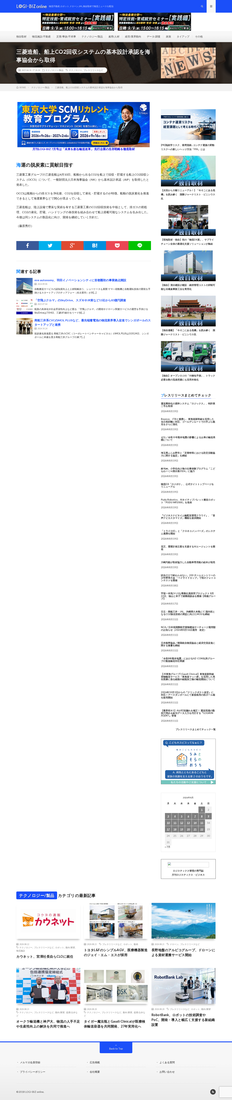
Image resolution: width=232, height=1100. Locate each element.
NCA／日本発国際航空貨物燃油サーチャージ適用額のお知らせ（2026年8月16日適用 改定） (188, 628)
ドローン (174, 944)
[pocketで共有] (117, 245)
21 (195, 829)
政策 (168, 36)
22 (201, 829)
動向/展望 (70, 947)
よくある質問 (167, 1062)
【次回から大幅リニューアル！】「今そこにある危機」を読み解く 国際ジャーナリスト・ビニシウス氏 (188, 194)
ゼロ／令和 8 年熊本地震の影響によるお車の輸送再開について (188, 438)
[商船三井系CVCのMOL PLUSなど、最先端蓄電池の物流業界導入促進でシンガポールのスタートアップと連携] (24, 326)
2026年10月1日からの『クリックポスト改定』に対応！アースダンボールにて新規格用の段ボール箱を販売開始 (188, 695)
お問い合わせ (167, 1071)
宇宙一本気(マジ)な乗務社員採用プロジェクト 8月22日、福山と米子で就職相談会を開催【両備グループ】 (188, 596)
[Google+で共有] (72, 245)
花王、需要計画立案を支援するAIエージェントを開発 (188, 547)
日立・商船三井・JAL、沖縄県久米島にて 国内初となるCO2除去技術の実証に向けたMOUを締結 (188, 613)
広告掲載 (95, 1062)
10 (168, 822)
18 (174, 829)
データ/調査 (153, 36)
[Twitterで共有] (50, 245)
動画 (136, 944)
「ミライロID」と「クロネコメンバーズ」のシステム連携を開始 (188, 532)
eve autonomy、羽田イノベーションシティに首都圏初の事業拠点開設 (80, 280)
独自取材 (21, 36)
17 (168, 829)
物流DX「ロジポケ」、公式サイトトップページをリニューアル (187, 485)
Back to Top (116, 1048)
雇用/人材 (113, 36)
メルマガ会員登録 (30, 1062)
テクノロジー (75, 70)
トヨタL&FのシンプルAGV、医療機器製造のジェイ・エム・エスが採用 (116, 952)
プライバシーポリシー (32, 1071)
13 (188, 822)
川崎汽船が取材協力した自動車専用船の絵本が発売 (188, 562)
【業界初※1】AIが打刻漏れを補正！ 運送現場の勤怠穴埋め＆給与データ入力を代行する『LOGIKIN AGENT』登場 (188, 713)
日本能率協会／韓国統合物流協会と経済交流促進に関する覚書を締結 (188, 644)
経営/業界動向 (133, 36)
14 (195, 822)
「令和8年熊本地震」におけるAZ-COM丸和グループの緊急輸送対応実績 (188, 659)
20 (188, 829)
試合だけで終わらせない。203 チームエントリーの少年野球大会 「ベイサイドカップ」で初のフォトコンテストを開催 (188, 578)
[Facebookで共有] (27, 245)
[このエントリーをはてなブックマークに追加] (95, 245)
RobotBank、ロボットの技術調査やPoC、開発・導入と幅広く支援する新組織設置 (183, 1020)
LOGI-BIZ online (34, 1091)
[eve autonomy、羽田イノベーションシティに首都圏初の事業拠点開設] (24, 286)
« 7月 (167, 846)
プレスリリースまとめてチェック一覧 (196, 729)
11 (174, 822)
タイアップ (183, 36)
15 (201, 822)
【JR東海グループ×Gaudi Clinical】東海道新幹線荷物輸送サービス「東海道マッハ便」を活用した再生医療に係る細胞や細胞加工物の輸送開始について (188, 677)
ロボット (59, 947)
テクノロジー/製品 (92, 36)
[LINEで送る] (140, 245)
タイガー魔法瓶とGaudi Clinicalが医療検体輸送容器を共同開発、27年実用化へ (114, 1023)
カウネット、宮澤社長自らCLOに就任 (44, 956)
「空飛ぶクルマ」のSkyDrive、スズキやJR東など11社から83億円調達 (80, 300)
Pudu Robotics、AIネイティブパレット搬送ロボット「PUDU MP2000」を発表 (188, 501)
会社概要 (95, 1071)
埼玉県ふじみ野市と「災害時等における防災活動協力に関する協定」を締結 (188, 454)
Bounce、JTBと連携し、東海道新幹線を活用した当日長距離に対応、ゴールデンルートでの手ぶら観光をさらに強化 (188, 422)
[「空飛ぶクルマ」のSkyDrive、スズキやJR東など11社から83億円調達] (24, 306)
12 (181, 822)
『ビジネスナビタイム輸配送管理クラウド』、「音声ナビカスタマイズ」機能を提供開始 (188, 516)
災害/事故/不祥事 (66, 36)
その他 (199, 36)
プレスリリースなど (93, 70)
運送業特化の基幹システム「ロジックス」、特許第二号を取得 (188, 404)
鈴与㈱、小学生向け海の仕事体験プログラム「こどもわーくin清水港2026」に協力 (188, 470)
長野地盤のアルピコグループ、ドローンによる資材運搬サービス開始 (183, 952)
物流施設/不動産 (41, 36)
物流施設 (20, 951)
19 (181, 829)
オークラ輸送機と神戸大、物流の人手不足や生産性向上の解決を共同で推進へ (48, 1023)
